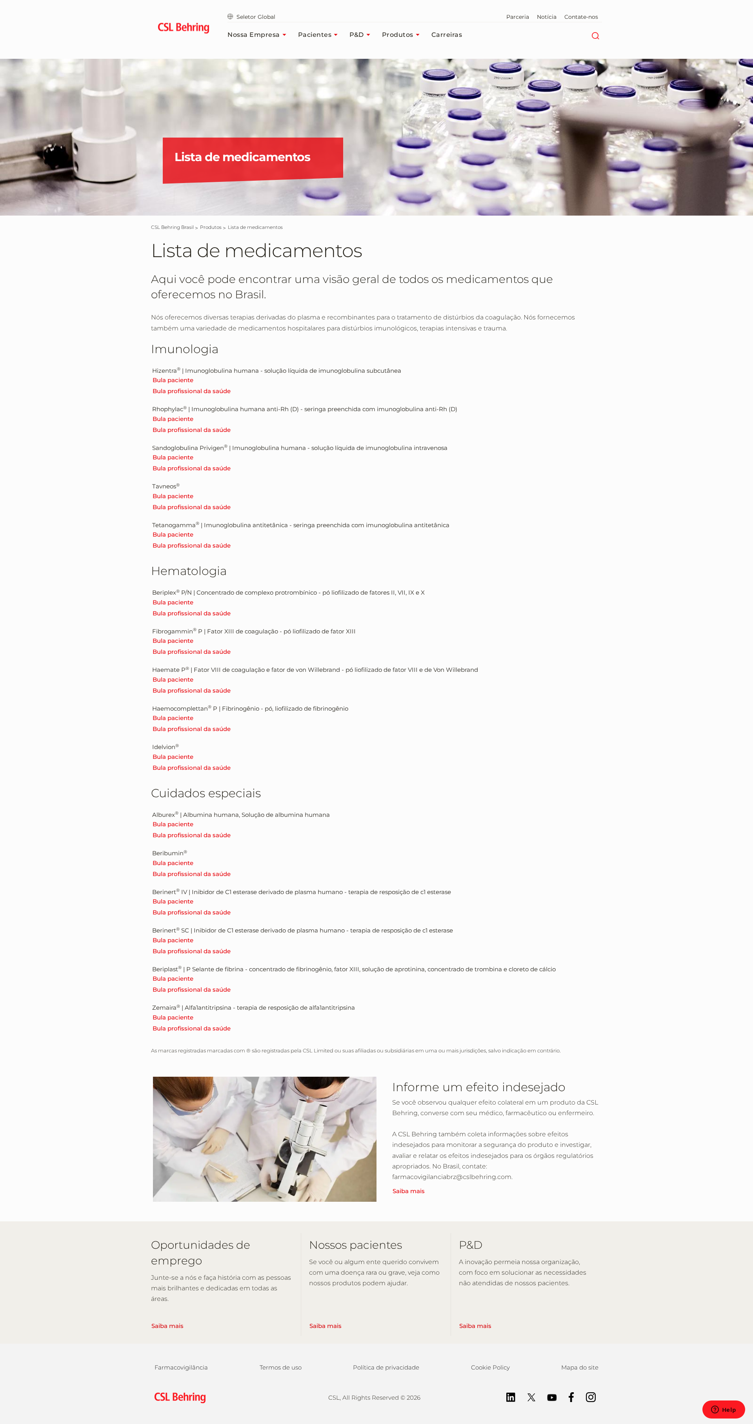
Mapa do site (579, 1367)
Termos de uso (281, 1367)
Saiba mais (409, 1191)
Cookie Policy (490, 1367)
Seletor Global (255, 16)
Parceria (517, 16)
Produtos (397, 34)
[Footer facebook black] (567, 1396)
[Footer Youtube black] (548, 1396)
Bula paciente (173, 380)
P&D (356, 34)
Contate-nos (581, 16)
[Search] (595, 34)
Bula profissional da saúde (192, 391)
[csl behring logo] (178, 1397)
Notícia (547, 16)
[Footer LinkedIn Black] (507, 1396)
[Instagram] (587, 1396)
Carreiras (446, 34)
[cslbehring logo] (183, 29)
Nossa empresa (253, 34)
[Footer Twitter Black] (527, 1396)
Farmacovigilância (181, 1367)
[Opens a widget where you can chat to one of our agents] (723, 1410)
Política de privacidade (386, 1367)
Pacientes (315, 34)
